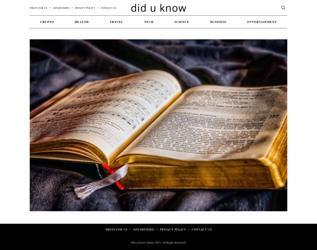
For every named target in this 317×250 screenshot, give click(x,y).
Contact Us (108, 8)
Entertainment (262, 22)
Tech (148, 22)
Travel (116, 22)
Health (82, 22)
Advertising (61, 8)
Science (181, 22)
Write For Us (38, 8)
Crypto (47, 22)
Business (218, 22)
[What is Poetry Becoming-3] (180, 209)
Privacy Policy (85, 8)
